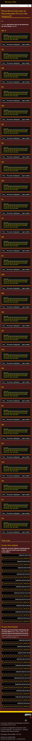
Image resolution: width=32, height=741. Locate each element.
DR (16, 38)
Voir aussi (15, 39)
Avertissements (21, 739)
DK (26, 36)
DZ (8, 39)
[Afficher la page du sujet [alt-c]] (2, 20)
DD (14, 36)
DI (23, 36)
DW (26, 38)
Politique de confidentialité (8, 737)
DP (12, 38)
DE (16, 36)
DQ (15, 38)
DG (20, 36)
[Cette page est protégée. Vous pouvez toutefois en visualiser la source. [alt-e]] (20, 20)
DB (10, 36)
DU (22, 38)
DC (12, 36)
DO (11, 38)
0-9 (2, 558)
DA (8, 36)
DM (6, 38)
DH (22, 36)
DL (4, 38)
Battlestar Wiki (10, 2)
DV (24, 38)
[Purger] (25, 20)
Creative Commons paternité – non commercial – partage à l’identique (14, 729)
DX (4, 39)
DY (6, 39)
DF (18, 36)
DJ (25, 36)
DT (20, 38)
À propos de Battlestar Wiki (8, 739)
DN (8, 38)
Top (11, 39)
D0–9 (5, 36)
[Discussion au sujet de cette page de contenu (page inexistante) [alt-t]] (6, 20)
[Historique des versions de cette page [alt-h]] (23, 20)
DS (18, 38)
